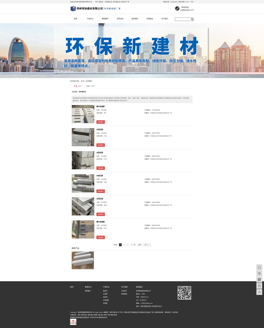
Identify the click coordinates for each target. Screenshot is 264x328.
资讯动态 (120, 19)
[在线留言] (259, 286)
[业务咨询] (259, 267)
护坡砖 (105, 303)
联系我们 (135, 19)
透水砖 (105, 297)
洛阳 (89, 315)
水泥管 (105, 294)
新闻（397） (91, 86)
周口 (102, 315)
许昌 (99, 315)
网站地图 (181, 2)
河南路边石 (108, 2)
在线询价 (101, 122)
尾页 (139, 245)
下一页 (133, 245)
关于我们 (164, 19)
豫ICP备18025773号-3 (116, 312)
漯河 (115, 315)
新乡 (92, 315)
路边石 (105, 291)
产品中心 (90, 19)
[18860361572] (259, 273)
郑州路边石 (117, 2)
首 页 (82, 81)
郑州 (79, 315)
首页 (75, 19)
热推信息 (166, 2)
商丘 (85, 315)
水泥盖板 (104, 110)
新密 (112, 315)
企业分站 (174, 2)
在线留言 (150, 19)
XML (192, 2)
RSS (187, 2)
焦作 (105, 315)
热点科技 (175, 312)
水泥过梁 (99, 129)
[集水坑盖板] (83, 114)
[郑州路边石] (83, 260)
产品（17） (78, 86)
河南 (82, 315)
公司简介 (124, 291)
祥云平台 (95, 317)
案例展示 (105, 19)
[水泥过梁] (83, 137)
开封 (108, 315)
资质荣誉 (124, 294)
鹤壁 (95, 315)
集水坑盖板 (100, 106)
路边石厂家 (125, 2)
